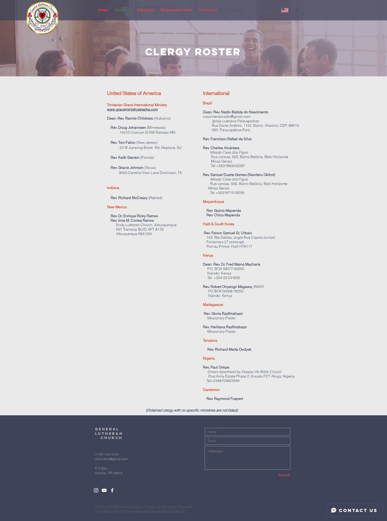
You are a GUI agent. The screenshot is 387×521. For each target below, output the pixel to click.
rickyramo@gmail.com (111, 459)
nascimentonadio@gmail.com (226, 116)
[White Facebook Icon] (112, 490)
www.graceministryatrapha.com (132, 109)
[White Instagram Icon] (96, 490)
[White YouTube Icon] (104, 490)
